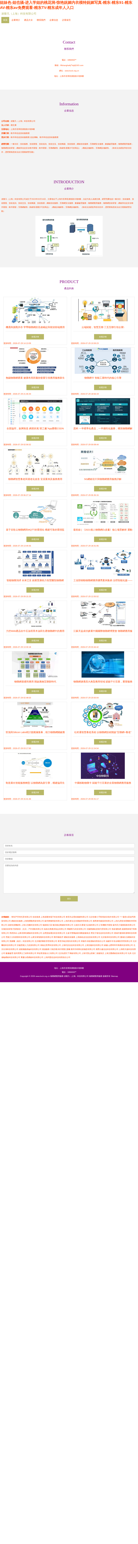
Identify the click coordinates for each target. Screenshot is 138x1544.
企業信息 (53, 20)
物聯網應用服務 (56, 976)
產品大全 (28, 20)
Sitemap (114, 976)
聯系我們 (41, 20)
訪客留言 (66, 20)
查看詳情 (35, 337)
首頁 (5, 20)
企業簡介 (15, 20)
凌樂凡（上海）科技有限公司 (18, 13)
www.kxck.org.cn (72, 71)
